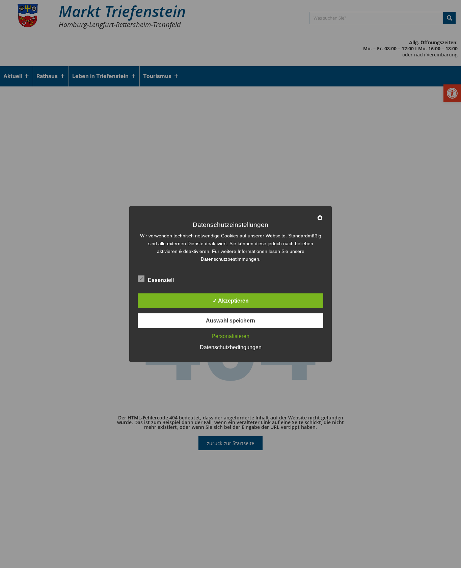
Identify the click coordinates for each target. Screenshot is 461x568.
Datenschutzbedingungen (231, 347)
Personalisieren (230, 336)
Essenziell (161, 280)
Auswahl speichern (230, 321)
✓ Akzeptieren (231, 301)
